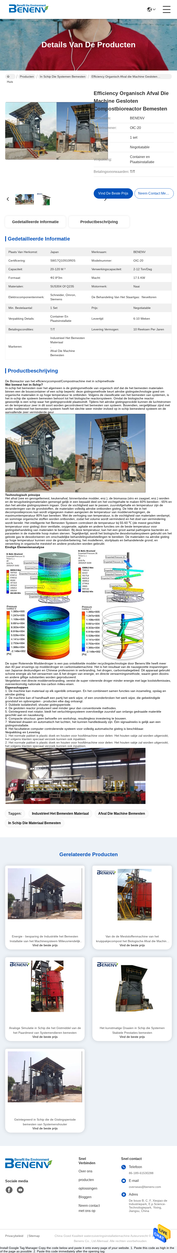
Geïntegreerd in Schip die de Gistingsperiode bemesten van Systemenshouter (45, 1122)
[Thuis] (29, 1168)
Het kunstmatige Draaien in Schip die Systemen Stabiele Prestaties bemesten (132, 1030)
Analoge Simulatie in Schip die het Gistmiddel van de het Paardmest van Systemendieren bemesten (45, 1030)
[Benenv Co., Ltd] (29, 9)
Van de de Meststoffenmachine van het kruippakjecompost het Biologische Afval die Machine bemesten (132, 939)
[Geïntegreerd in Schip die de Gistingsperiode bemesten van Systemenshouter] (45, 1083)
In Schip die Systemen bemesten (62, 76)
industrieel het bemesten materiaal (60, 813)
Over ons (85, 1171)
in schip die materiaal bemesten (34, 823)
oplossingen (88, 1188)
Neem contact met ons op (89, 1208)
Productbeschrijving (99, 222)
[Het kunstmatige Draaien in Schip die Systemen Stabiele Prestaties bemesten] (132, 991)
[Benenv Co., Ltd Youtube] (20, 1190)
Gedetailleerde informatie (35, 222)
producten (86, 1180)
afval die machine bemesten (121, 813)
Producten (27, 76)
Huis (10, 76)
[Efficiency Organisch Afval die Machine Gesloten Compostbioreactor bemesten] (56, 135)
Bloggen (85, 1197)
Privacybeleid (14, 1236)
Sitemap (34, 1236)
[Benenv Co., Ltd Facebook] (9, 1190)
